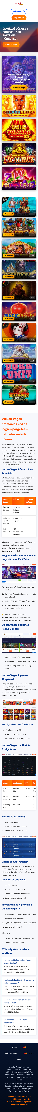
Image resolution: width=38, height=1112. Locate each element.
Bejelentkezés (19, 11)
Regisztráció (19, 18)
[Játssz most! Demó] (19, 106)
